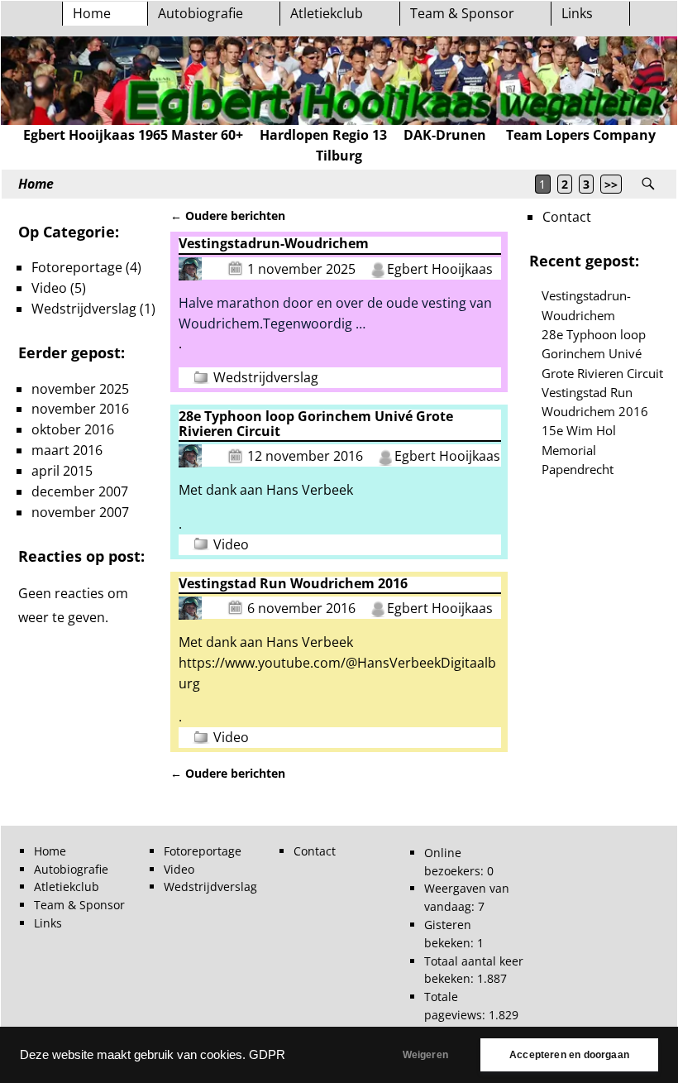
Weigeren (425, 1055)
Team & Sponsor (462, 13)
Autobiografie (200, 13)
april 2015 (62, 471)
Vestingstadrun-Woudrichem (274, 243)
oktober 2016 (72, 429)
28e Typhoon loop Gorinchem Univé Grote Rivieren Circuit (316, 423)
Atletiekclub (326, 13)
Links (577, 13)
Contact (566, 217)
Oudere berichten (227, 215)
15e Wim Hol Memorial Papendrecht (579, 449)
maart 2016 (67, 450)
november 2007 (80, 512)
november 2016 (80, 409)
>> (611, 184)
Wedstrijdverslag (265, 377)
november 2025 (80, 389)
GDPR (267, 1054)
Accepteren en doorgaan (569, 1055)
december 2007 (79, 491)
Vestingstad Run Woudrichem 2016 (293, 583)
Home (92, 13)
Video (231, 544)
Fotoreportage (76, 267)
